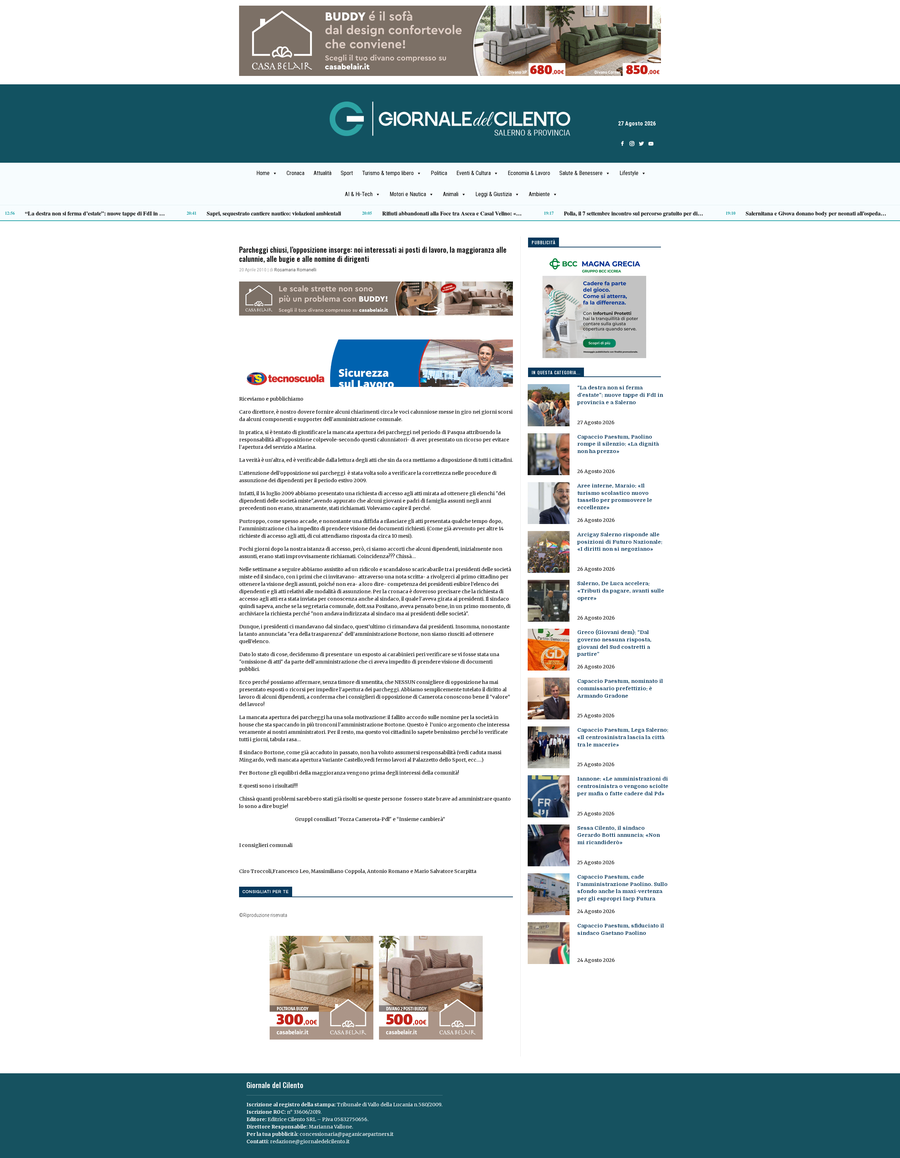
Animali (450, 194)
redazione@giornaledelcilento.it (309, 1141)
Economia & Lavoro (529, 173)
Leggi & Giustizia (493, 194)
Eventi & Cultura (473, 173)
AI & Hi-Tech (359, 194)
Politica (439, 173)
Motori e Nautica (408, 194)
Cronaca (295, 173)
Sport (347, 173)
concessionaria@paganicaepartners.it (346, 1134)
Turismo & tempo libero (388, 173)
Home (263, 173)
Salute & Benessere (581, 173)
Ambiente (539, 194)
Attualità (323, 173)
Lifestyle (628, 173)
